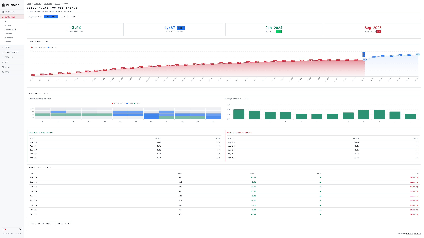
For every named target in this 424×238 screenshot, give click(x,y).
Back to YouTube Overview (41, 223)
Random (8, 42)
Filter (8, 25)
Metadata (9, 38)
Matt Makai (409, 233)
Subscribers (51, 17)
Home (29, 4)
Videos (73, 17)
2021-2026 (417, 233)
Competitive (10, 30)
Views (63, 17)
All (6, 21)
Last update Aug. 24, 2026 (11, 233)
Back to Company (63, 223)
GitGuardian (48, 4)
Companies (37, 4)
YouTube (57, 4)
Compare (8, 34)
